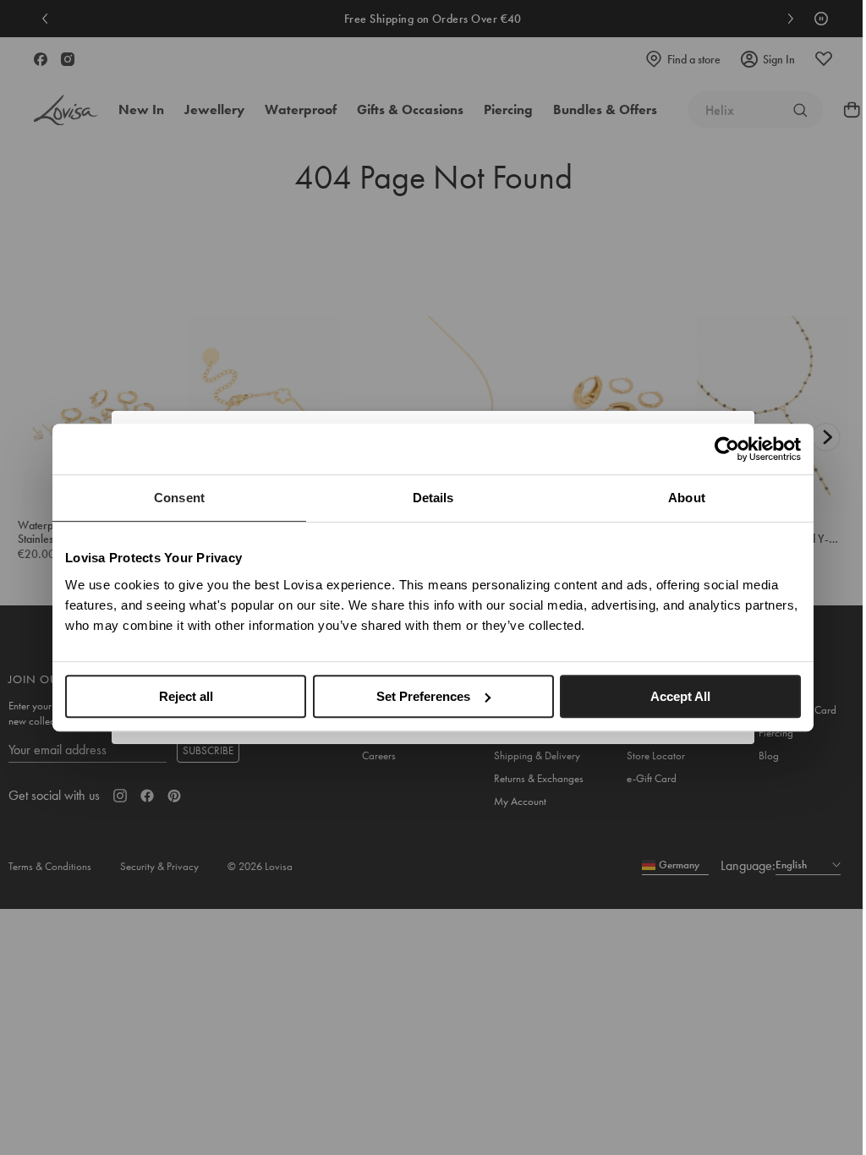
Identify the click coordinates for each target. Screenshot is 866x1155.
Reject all (186, 696)
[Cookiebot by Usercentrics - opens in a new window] (727, 449)
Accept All (680, 696)
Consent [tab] (179, 497)
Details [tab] (433, 497)
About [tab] (686, 497)
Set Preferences (423, 696)
